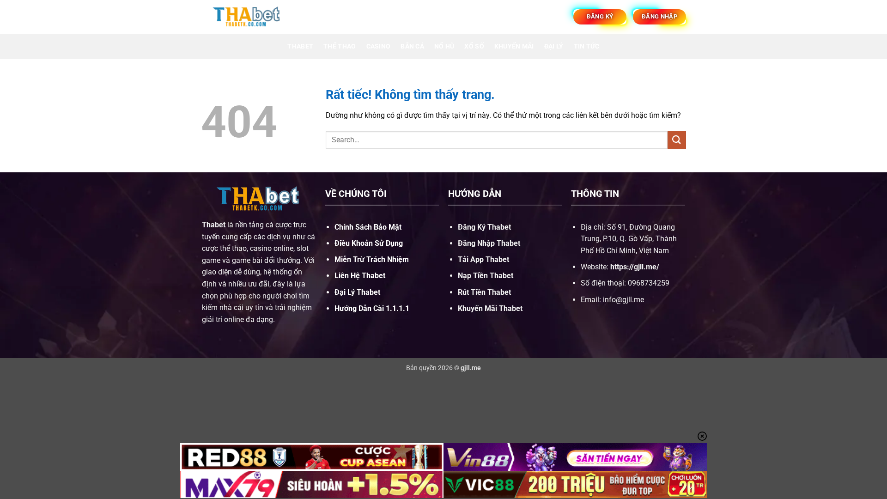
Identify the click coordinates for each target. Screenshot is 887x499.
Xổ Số (474, 46)
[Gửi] (677, 140)
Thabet (300, 46)
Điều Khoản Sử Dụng (368, 243)
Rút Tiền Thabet (484, 292)
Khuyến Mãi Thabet (490, 308)
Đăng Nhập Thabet (489, 243)
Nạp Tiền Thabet (485, 275)
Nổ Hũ (444, 46)
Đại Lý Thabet (357, 292)
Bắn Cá (412, 46)
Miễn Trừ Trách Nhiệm (371, 259)
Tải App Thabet (483, 259)
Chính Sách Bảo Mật (367, 227)
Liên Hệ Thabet (359, 275)
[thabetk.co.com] (247, 16)
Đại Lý (554, 46)
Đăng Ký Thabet (484, 227)
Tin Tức (587, 46)
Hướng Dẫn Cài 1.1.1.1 (371, 308)
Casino (378, 46)
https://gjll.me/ (634, 266)
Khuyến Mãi (514, 46)
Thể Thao (339, 46)
